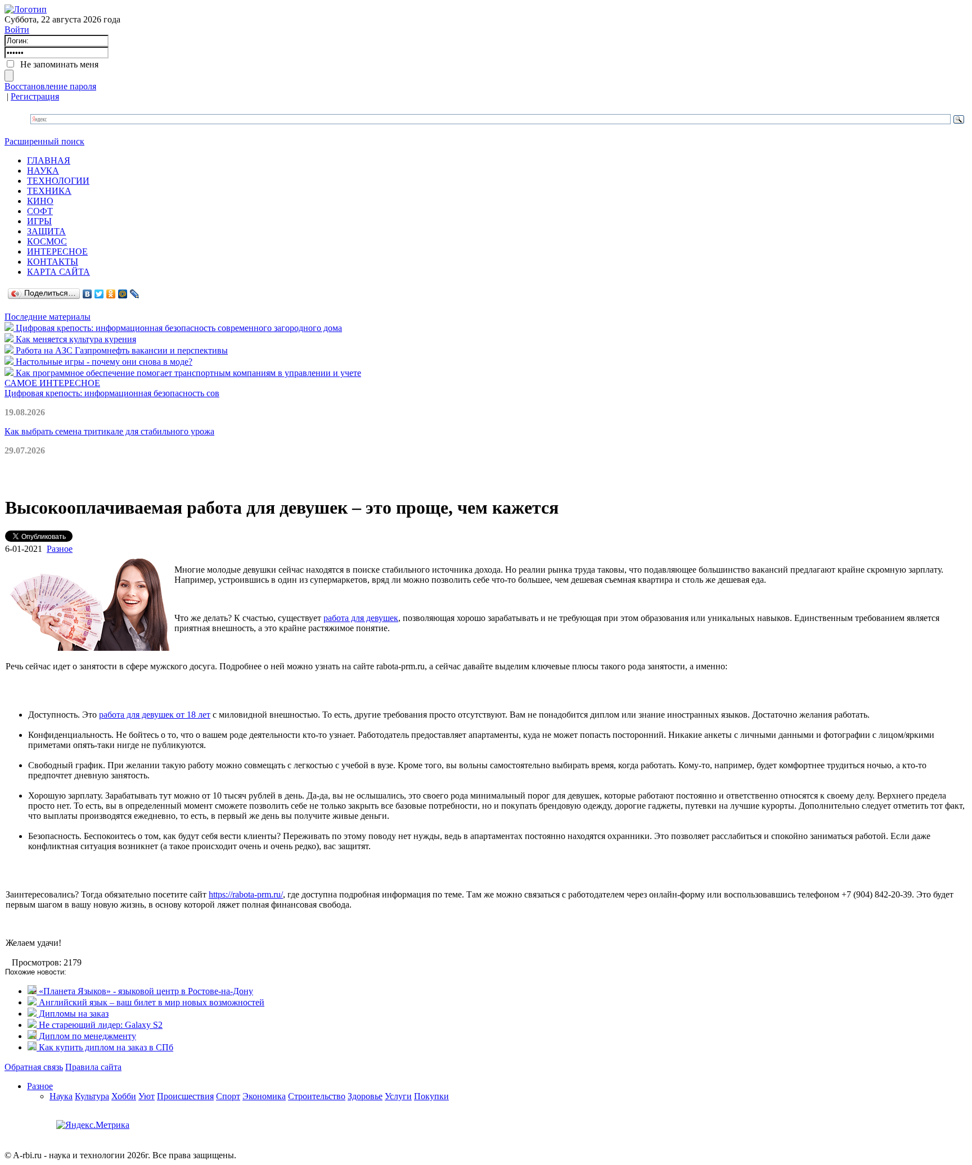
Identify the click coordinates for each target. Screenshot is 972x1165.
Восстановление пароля (50, 86)
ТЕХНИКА (49, 191)
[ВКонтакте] (87, 294)
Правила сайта (93, 1067)
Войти (16, 29)
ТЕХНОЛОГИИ (58, 180)
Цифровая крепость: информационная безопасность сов (111, 393)
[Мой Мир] (123, 294)
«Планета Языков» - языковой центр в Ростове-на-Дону (145, 991)
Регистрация (35, 96)
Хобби (123, 1096)
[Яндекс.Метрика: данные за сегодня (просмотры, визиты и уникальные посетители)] (92, 1125)
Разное (60, 549)
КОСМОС (47, 241)
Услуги (398, 1096)
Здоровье (365, 1096)
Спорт (228, 1096)
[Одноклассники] (111, 294)
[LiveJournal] (135, 294)
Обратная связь (33, 1067)
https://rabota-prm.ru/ (246, 894)
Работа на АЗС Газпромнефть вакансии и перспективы (121, 350)
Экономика (264, 1096)
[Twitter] (99, 294)
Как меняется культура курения (75, 339)
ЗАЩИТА (46, 231)
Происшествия (185, 1096)
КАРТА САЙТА (58, 271)
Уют (146, 1096)
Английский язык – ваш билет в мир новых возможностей (150, 1002)
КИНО (40, 201)
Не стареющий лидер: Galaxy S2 (100, 1025)
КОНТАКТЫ (52, 261)
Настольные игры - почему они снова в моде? (103, 361)
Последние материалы (47, 316)
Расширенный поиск (44, 141)
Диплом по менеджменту (86, 1036)
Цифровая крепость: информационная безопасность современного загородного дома (178, 328)
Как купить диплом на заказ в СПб (105, 1047)
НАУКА (43, 170)
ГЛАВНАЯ (48, 160)
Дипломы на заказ (73, 1013)
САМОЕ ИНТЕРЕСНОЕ (52, 383)
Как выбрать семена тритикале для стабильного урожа (109, 431)
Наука (61, 1096)
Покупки (431, 1096)
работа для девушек (360, 618)
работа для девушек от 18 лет (154, 714)
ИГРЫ (39, 221)
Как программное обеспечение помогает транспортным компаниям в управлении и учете (187, 373)
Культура (92, 1096)
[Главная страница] (25, 9)
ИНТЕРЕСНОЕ (57, 251)
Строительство (316, 1096)
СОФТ (40, 211)
